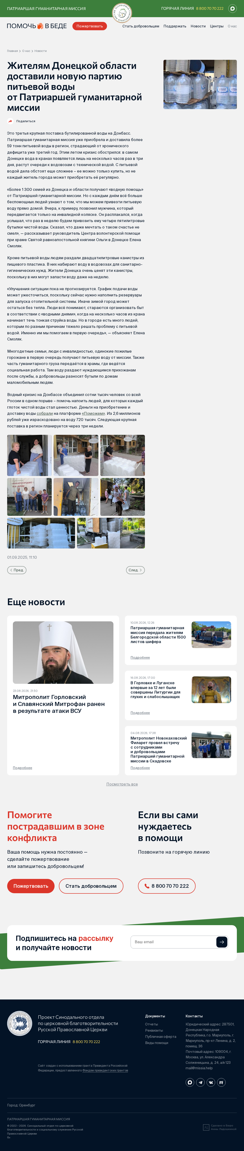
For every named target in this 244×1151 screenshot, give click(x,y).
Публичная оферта (160, 1037)
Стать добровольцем (140, 26)
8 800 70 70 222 (210, 8)
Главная (12, 51)
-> (221, 942)
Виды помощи (156, 1043)
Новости (198, 26)
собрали (45, 413)
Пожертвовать (89, 26)
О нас (232, 26)
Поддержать (174, 26)
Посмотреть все (122, 784)
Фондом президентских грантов (105, 1070)
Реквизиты (154, 1030)
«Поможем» (93, 413)
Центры (217, 26)
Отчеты (151, 1024)
